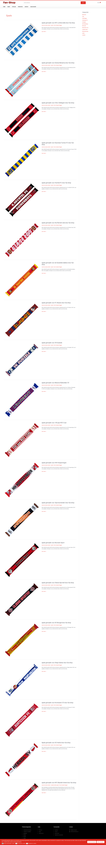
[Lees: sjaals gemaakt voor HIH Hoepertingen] (22, 479)
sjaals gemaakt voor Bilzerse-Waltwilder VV (55, 383)
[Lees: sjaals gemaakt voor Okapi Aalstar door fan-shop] (22, 679)
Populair (14, 6)
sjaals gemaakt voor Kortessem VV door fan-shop (57, 702)
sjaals (52, 25)
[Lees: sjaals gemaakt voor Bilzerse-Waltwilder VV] (22, 399)
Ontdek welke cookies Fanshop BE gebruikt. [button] (13, 841)
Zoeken (83, 2)
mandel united (53, 785)
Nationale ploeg (85, 31)
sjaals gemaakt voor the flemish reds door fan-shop (58, 223)
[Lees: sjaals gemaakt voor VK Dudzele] (22, 359)
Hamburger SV (85, 20)
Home (4, 6)
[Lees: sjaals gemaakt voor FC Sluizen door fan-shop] (22, 319)
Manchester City (85, 27)
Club (83, 16)
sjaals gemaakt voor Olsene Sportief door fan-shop (58, 582)
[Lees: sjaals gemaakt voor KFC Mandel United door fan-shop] (22, 799)
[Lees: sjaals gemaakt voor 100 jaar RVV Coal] (22, 439)
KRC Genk (84, 25)
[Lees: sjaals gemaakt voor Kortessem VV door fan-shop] (22, 719)
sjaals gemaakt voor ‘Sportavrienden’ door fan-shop (58, 502)
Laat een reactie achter (46, 25)
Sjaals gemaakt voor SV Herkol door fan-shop (56, 742)
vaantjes (83, 35)
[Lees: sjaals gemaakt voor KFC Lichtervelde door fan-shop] (22, 40)
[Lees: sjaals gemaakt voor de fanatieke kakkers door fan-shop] (22, 279)
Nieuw (9, 6)
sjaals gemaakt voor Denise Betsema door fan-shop (58, 63)
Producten (20, 6)
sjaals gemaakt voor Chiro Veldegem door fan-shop (58, 103)
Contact (26, 6)
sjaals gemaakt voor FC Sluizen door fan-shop (56, 303)
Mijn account (33, 6)
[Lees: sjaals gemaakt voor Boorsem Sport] (22, 559)
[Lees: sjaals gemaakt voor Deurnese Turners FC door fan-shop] (22, 160)
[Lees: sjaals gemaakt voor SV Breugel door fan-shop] (22, 639)
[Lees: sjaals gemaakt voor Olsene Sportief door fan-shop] (22, 599)
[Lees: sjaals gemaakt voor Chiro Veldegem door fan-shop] (22, 120)
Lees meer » (44, 31)
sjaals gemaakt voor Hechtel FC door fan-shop (56, 183)
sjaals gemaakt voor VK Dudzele (52, 343)
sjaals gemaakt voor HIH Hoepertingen (54, 463)
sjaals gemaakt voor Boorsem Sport (53, 542)
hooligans (84, 22)
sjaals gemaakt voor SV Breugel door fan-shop (56, 622)
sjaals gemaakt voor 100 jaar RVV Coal (54, 423)
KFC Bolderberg (85, 23)
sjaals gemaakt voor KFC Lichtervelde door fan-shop (58, 23)
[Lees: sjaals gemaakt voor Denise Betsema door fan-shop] (22, 80)
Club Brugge (84, 18)
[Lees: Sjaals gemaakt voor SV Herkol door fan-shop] (22, 759)
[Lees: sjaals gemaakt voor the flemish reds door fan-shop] (22, 239)
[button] (3, 843)
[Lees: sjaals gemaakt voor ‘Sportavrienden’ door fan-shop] (22, 519)
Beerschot (84, 14)
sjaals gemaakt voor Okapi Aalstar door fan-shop (57, 662)
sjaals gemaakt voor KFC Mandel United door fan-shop (59, 782)
